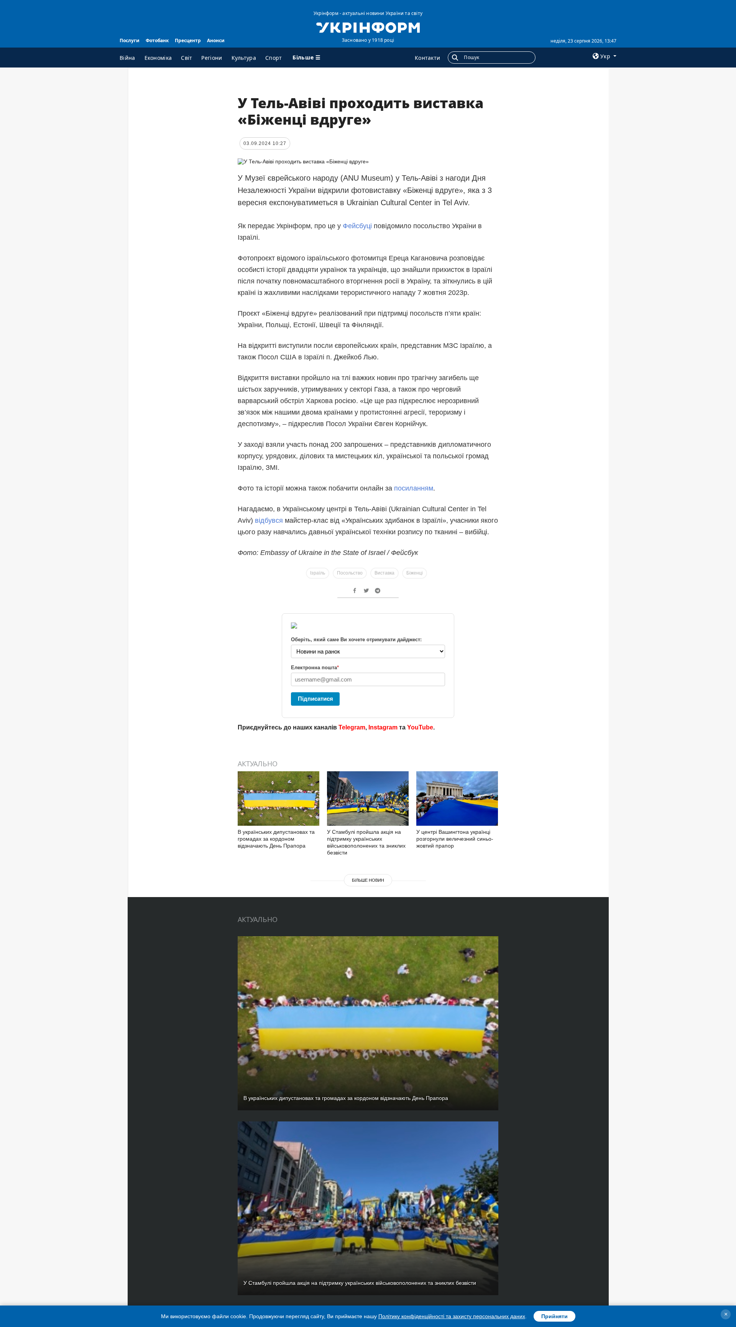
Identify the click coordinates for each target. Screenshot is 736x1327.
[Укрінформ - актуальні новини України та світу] (367, 27)
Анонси (216, 40)
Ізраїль (317, 573)
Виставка (384, 573)
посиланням (413, 488)
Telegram (351, 727)
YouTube (420, 727)
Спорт (273, 57)
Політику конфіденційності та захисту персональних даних (451, 1316)
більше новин (368, 880)
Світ (186, 57)
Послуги (130, 40)
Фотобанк (157, 40)
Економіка (158, 57)
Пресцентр (188, 40)
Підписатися (315, 698)
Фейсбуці (357, 226)
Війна (127, 57)
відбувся (269, 520)
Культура (244, 57)
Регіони (211, 57)
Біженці (414, 573)
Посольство (350, 573)
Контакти (427, 57)
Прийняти (554, 1316)
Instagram (383, 727)
